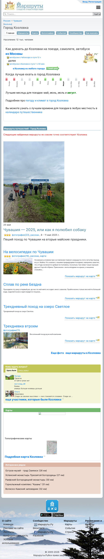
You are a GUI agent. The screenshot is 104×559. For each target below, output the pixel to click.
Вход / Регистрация (92, 2)
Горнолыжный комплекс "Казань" (23, 484)
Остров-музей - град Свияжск (21, 470)
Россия (6, 21)
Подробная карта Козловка (24, 456)
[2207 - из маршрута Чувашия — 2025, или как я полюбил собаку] (33, 181)
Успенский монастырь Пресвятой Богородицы (30, 475)
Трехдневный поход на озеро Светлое (36, 306)
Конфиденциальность (15, 535)
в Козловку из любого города (29, 68)
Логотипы (8, 532)
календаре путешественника (24, 112)
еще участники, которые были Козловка (33, 399)
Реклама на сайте (13, 528)
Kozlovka (7, 24)
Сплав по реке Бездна (22, 284)
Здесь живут (23, 370)
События (61, 33)
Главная (10, 33)
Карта (35, 33)
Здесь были (11, 370)
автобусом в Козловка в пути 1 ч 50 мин (27, 64)
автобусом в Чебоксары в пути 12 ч (25, 57)
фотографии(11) (11, 330)
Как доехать (92, 33)
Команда (8, 524)
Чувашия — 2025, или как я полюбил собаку (44, 229)
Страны (69, 532)
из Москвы (14, 54)
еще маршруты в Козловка (83, 353)
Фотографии (47, 33)
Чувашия (17, 21)
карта (43, 256)
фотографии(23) (20, 235)
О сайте (6, 520)
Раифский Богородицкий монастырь (25, 479)
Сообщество (76, 33)
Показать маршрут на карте (80, 276)
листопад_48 (19, 384)
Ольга (17, 392)
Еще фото (57, 353)
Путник (17, 376)
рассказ (34, 235)
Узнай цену (52, 68)
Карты (68, 524)
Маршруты (23, 33)
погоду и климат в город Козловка (47, 100)
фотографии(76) (20, 256)
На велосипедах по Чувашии (28, 252)
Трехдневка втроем (20, 326)
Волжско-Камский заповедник (21, 489)
